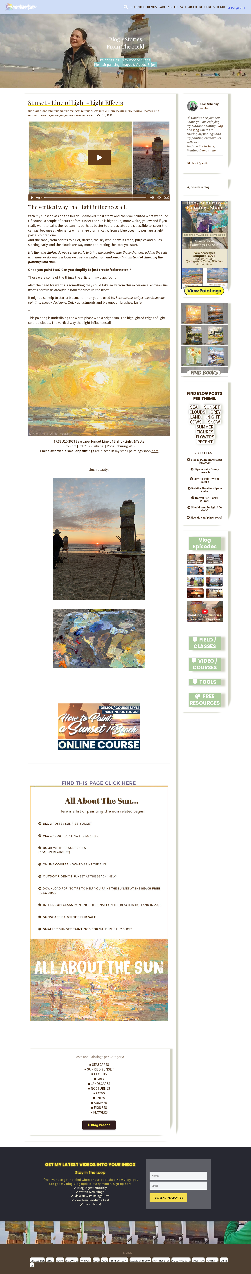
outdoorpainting (49, 111)
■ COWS (99, 1093)
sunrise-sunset (73, 115)
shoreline (45, 115)
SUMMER (205, 427)
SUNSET (212, 407)
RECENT (205, 442)
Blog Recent (100, 1125)
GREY (215, 412)
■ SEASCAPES (99, 1064)
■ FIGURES (99, 1107)
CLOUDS (197, 412)
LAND (195, 417)
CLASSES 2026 (37, 1260)
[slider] (95, 197)
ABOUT (192, 7)
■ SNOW (99, 1098)
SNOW (214, 422)
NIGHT (213, 417)
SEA (193, 407)
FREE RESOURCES (205, 700)
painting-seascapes (70, 111)
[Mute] (152, 197)
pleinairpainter (116, 111)
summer (55, 115)
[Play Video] (31, 197)
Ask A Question (200, 163)
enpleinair (33, 111)
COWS (195, 422)
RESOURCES (207, 7)
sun (62, 115)
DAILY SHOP (198, 1260)
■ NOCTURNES (99, 1088)
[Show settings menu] (159, 197)
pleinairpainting (134, 111)
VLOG (141, 7)
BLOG (133, 7)
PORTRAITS (212, 1260)
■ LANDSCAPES (99, 1083)
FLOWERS (205, 437)
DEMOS (152, 7)
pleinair (103, 111)
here (154, 451)
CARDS (223, 1260)
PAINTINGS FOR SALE (173, 7)
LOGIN (221, 7)
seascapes (33, 115)
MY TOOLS (85, 1260)
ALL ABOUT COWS (119, 1260)
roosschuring (151, 111)
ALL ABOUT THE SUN (140, 1260)
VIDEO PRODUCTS (181, 1260)
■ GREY (99, 1079)
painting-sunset (89, 111)
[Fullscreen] (166, 197)
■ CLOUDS (99, 1074)
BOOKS (59, 1260)
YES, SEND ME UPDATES (168, 1197)
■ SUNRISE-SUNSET (99, 1069)
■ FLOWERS (99, 1112)
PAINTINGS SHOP (161, 1260)
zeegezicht (88, 115)
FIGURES (205, 432)
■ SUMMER (99, 1102)
